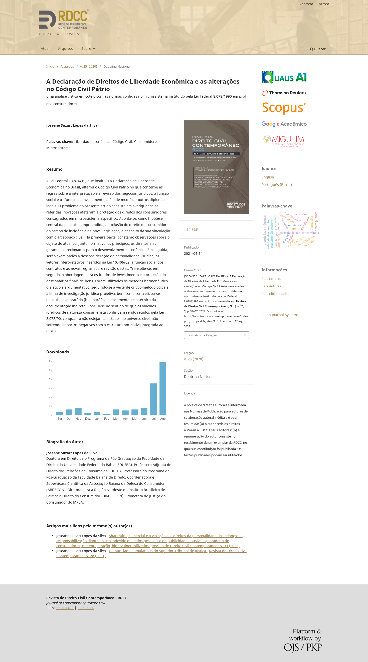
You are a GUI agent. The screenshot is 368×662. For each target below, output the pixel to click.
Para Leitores (271, 278)
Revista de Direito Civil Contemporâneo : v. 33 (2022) (196, 545)
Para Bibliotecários (275, 293)
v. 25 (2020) (88, 66)
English (268, 177)
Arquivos (65, 48)
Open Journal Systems (280, 314)
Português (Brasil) (277, 184)
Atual (45, 48)
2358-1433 (65, 607)
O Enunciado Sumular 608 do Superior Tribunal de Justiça (158, 550)
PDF (194, 229)
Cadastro (306, 4)
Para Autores (271, 286)
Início (50, 66)
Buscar (319, 49)
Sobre (86, 48)
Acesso (324, 4)
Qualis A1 (86, 607)
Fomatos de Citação (202, 335)
